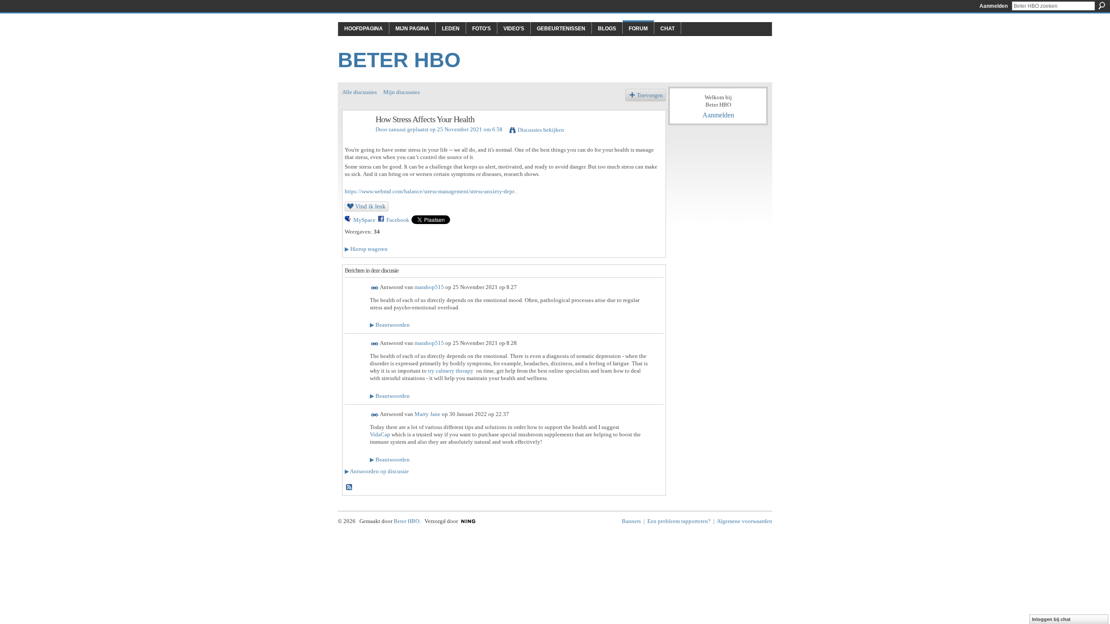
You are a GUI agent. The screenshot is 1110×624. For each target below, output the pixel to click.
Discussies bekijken (541, 130)
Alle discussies (359, 92)
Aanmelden (993, 6)
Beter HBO (399, 60)
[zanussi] (356, 138)
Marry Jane (428, 414)
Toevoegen (650, 95)
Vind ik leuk (370, 206)
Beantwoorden (390, 325)
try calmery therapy (450, 370)
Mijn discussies (401, 92)
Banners (631, 521)
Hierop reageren (366, 249)
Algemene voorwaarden (744, 521)
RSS (349, 487)
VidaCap (380, 434)
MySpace (364, 220)
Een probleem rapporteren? (679, 521)
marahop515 (429, 287)
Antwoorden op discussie (377, 471)
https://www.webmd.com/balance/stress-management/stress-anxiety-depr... (431, 191)
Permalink (375, 288)
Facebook (397, 220)
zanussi (397, 129)
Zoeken (1101, 6)
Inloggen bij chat (1051, 619)
